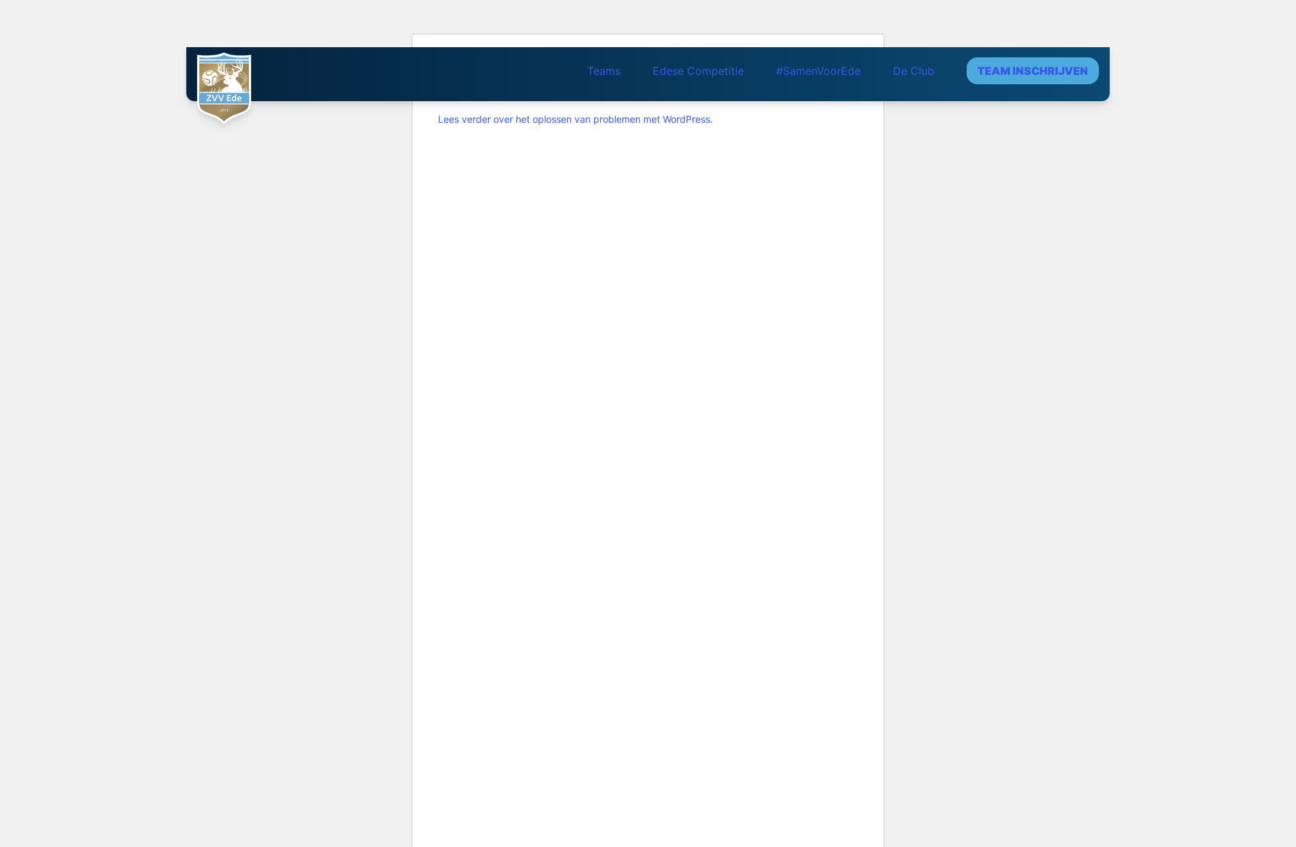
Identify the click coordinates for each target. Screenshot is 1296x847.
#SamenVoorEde (818, 71)
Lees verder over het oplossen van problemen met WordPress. (575, 119)
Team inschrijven (1032, 71)
